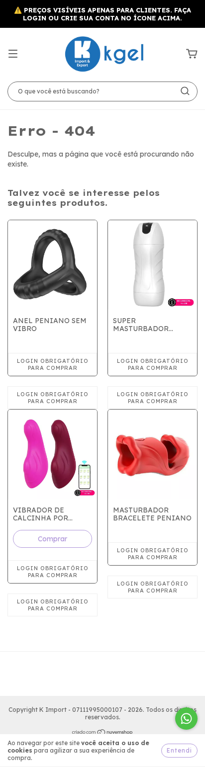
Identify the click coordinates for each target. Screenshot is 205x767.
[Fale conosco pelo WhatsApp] (186, 718)
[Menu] (13, 54)
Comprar (52, 538)
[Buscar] (185, 91)
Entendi (179, 750)
